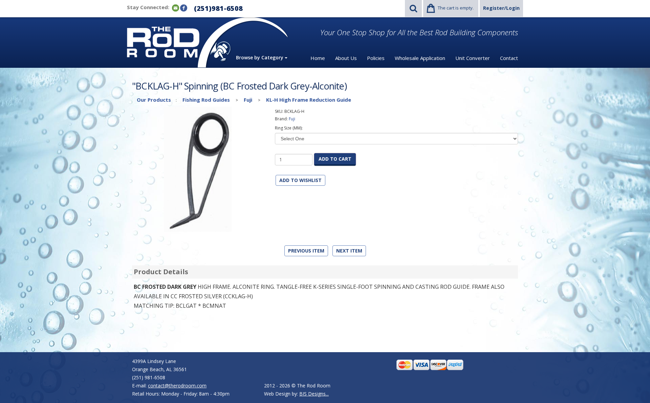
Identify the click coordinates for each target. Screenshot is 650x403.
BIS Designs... (314, 393)
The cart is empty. (456, 8)
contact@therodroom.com (177, 385)
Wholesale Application (420, 58)
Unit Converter (472, 58)
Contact (509, 58)
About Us (346, 58)
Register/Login (501, 8)
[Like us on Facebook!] (183, 8)
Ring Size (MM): (289, 128)
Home (317, 58)
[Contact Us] (175, 8)
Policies (376, 58)
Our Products (154, 99)
